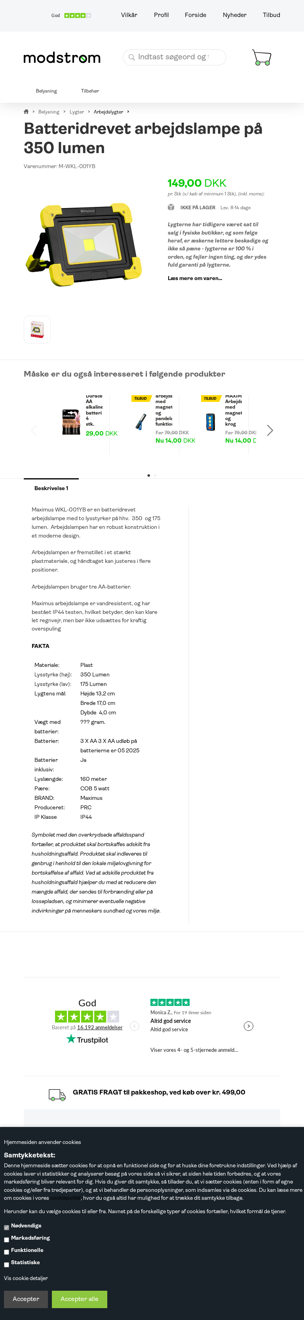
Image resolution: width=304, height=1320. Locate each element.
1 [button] (149, 475)
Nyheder (235, 16)
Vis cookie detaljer (26, 1278)
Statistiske (25, 1262)
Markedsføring (30, 1238)
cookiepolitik (65, 1198)
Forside (195, 16)
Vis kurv (254, 43)
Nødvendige (26, 1226)
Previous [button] (34, 430)
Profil (161, 16)
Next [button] (270, 430)
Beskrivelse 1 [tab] (51, 488)
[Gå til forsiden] (65, 57)
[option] (37, 329)
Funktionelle (27, 1250)
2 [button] (155, 475)
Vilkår (129, 16)
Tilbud (271, 16)
